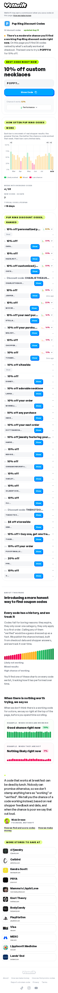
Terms (44, 982)
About (6, 978)
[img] (29, 158)
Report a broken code (20, 982)
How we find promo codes (43, 978)
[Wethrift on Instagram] (29, 988)
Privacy (36, 982)
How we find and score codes (19, 828)
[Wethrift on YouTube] (36, 988)
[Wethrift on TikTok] (22, 988)
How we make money (22, 15)
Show (34, 246)
